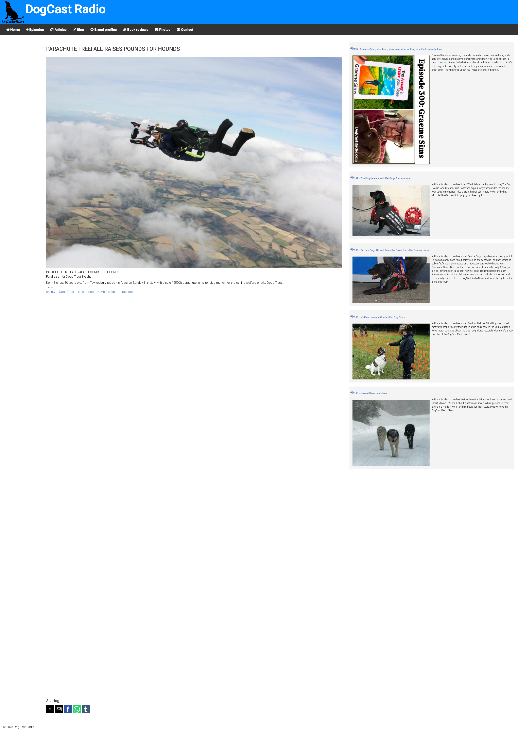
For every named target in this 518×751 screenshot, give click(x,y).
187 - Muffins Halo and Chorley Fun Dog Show (379, 317)
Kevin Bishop (106, 292)
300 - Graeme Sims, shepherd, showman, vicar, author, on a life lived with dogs (397, 49)
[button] (50, 709)
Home (15, 30)
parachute (126, 292)
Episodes (36, 30)
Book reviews (137, 30)
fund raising (86, 292)
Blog (80, 30)
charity (50, 292)
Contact (186, 30)
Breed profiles (105, 30)
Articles (60, 30)
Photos (164, 30)
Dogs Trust (66, 292)
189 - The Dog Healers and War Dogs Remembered (382, 178)
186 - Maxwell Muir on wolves (370, 393)
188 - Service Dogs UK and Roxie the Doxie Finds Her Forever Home (391, 250)
